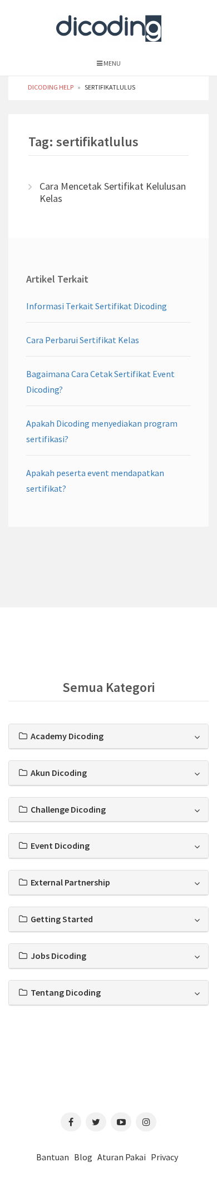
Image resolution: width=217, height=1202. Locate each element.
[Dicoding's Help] (108, 26)
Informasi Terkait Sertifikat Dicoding (96, 305)
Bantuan (52, 1157)
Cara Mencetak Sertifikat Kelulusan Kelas (113, 192)
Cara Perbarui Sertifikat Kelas (82, 339)
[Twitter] (96, 1121)
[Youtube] (121, 1121)
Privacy (164, 1157)
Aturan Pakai (121, 1157)
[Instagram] (146, 1121)
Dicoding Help (50, 87)
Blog (83, 1157)
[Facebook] (71, 1121)
